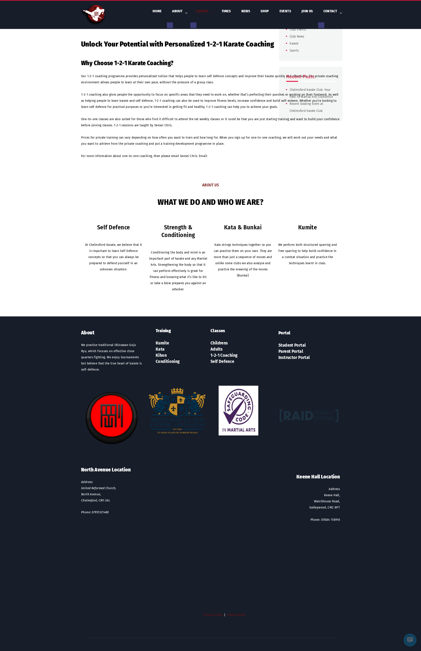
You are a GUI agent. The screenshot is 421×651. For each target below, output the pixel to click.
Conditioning (168, 361)
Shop (264, 11)
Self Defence (222, 361)
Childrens (219, 343)
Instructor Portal (294, 357)
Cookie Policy (236, 615)
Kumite (162, 343)
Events (285, 11)
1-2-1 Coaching (223, 355)
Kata (160, 349)
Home (157, 11)
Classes (202, 11)
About (177, 11)
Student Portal (292, 345)
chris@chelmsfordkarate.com (229, 156)
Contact (330, 11)
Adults (216, 349)
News (245, 11)
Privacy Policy (213, 615)
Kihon (161, 355)
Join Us (307, 11)
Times (226, 11)
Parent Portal (290, 351)
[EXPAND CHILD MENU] (170, 25)
